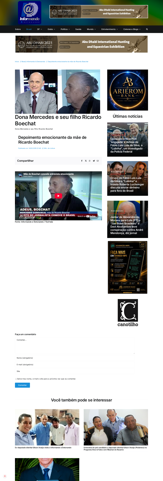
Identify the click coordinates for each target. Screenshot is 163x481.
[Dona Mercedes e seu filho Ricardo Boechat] (57, 70)
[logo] (29, 2)
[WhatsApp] (90, 160)
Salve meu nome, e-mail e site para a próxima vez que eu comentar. (46, 373)
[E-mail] (98, 160)
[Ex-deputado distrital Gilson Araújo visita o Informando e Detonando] (47, 405)
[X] (86, 160)
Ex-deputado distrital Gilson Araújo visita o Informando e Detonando (43, 442)
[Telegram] (94, 160)
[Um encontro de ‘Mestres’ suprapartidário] (47, 454)
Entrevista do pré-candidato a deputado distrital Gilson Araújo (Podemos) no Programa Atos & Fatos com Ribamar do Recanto (115, 443)
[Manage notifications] (5, 476)
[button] (147, 29)
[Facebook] (82, 160)
